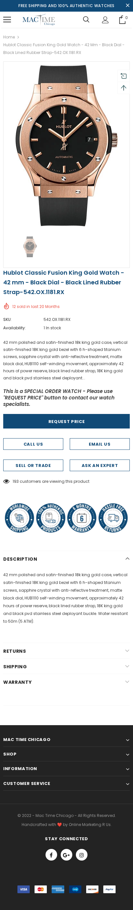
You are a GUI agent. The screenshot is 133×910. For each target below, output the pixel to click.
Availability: (14, 328)
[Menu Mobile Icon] (7, 20)
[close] (127, 6)
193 (16, 481)
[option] (66, 146)
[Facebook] (51, 855)
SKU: (7, 319)
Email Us (99, 444)
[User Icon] (105, 19)
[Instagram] (81, 855)
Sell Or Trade (33, 465)
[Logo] (39, 20)
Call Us (33, 444)
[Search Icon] (86, 19)
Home (9, 37)
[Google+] (66, 855)
